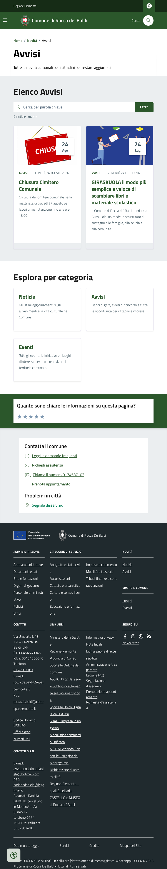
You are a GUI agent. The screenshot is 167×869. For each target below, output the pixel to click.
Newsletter (130, 642)
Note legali (94, 644)
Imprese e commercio (101, 564)
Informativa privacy (100, 637)
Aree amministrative (28, 564)
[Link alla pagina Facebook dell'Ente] (125, 636)
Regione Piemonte (25, 5)
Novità (32, 40)
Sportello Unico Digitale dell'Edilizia (65, 710)
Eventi (127, 607)
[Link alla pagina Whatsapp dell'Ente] (141, 636)
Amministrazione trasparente (101, 667)
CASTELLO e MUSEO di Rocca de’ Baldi (65, 801)
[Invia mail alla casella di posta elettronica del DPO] (29, 771)
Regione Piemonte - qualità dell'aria (64, 787)
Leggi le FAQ (95, 675)
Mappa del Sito (130, 845)
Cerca (144, 106)
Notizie (127, 564)
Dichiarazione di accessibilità (65, 773)
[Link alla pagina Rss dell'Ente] (149, 636)
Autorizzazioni (60, 578)
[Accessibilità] (13, 855)
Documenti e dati (25, 571)
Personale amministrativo (28, 596)
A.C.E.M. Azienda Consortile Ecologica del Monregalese (65, 755)
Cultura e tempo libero (65, 596)
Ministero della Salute (65, 641)
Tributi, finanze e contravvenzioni (101, 582)
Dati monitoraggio (26, 845)
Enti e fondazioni (25, 578)
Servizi (64, 845)
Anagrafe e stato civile (65, 568)
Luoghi (127, 600)
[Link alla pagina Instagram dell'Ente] (133, 636)
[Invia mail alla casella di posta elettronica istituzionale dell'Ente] (29, 686)
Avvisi (23, 173)
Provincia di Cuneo (63, 658)
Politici (18, 606)
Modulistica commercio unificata (65, 738)
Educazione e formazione (65, 610)
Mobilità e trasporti (99, 571)
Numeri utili (21, 738)
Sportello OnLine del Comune (64, 669)
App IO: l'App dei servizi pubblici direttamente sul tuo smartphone (65, 689)
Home (17, 40)
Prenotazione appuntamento (101, 694)
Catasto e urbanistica (65, 585)
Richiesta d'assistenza (101, 705)
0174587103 (23, 670)
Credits (94, 845)
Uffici (17, 613)
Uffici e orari (21, 731)
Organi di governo (26, 585)
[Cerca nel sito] (147, 20)
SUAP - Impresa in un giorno (65, 724)
